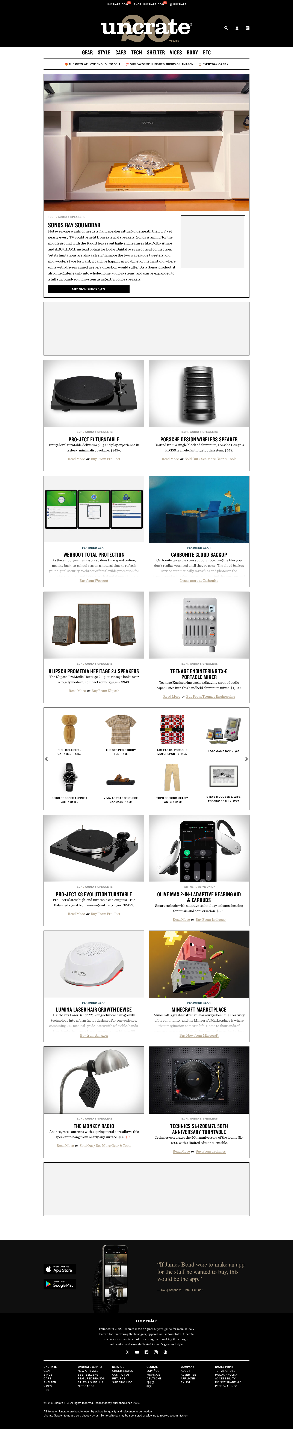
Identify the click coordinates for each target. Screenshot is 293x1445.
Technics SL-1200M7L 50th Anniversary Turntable (199, 1128)
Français (153, 1374)
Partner (189, 887)
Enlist (185, 1382)
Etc (207, 52)
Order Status (122, 1370)
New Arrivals (88, 1370)
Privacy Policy (226, 1374)
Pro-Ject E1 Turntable (94, 439)
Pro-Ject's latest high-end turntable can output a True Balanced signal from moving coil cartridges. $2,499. (94, 902)
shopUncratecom (149, 4)
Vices (176, 52)
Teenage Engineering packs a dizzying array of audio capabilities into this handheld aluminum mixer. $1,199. (199, 685)
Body (192, 52)
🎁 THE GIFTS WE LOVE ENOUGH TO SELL (93, 64)
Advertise (188, 1374)
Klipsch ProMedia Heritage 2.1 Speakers (94, 671)
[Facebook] (146, 1352)
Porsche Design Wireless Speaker (199, 439)
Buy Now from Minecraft (199, 1035)
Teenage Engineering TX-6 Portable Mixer (199, 674)
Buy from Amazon (94, 1035)
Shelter (156, 52)
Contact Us (121, 1374)
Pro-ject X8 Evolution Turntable (94, 894)
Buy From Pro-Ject (105, 459)
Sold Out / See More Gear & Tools (210, 459)
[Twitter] (127, 1352)
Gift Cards (86, 1386)
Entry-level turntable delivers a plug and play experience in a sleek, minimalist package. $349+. (94, 447)
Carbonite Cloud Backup (199, 554)
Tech (136, 52)
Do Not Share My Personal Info (228, 1384)
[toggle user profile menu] (237, 28)
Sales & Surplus (90, 1382)
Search (226, 28)
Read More (76, 459)
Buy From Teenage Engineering (210, 696)
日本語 (150, 1382)
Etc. (47, 1390)
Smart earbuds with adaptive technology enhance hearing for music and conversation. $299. (199, 908)
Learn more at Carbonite (199, 580)
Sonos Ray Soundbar (74, 225)
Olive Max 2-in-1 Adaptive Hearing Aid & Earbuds (199, 897)
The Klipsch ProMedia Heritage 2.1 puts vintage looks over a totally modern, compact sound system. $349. (94, 679)
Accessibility (225, 1378)
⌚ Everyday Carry (213, 64)
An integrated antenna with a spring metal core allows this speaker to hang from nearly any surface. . (94, 1134)
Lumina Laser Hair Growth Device (94, 1009)
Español (152, 1370)
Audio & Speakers (72, 217)
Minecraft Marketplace (199, 1009)
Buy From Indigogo (211, 919)
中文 (149, 1386)
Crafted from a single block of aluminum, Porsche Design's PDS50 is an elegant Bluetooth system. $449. (199, 447)
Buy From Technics (211, 1151)
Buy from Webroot (94, 580)
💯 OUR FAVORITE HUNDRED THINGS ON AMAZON (159, 64)
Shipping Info (122, 1382)
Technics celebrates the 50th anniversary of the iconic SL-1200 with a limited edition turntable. (199, 1140)
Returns (119, 1378)
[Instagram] (156, 1352)
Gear (87, 52)
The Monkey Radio (94, 1126)
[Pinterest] (165, 1352)
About (185, 1370)
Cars (120, 52)
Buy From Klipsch (105, 690)
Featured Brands (91, 1378)
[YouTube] (137, 1352)
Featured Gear (94, 548)
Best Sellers (88, 1374)
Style (104, 52)
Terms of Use (225, 1370)
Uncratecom (118, 4)
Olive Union (207, 887)
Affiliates (188, 1378)
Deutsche (154, 1378)
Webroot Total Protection (94, 554)
